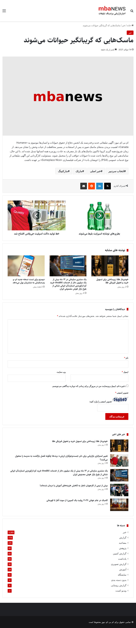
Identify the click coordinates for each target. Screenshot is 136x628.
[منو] (4, 12)
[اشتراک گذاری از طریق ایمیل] (83, 186)
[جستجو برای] (132, 12)
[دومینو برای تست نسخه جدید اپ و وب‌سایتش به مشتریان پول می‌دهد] (26, 265)
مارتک (79, 171)
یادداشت (122, 558)
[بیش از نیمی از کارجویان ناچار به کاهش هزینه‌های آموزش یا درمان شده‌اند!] (119, 490)
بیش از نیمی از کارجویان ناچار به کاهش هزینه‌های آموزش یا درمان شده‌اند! (74, 485)
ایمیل (125, 372)
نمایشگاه (122, 574)
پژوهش (122, 548)
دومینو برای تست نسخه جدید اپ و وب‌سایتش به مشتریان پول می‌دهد (29, 281)
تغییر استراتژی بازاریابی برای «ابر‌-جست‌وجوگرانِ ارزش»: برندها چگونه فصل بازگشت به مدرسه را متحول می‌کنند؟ (61, 458)
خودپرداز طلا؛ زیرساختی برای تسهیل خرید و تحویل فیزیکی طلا (112, 281)
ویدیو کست (120, 590)
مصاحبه (122, 543)
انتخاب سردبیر (116, 171)
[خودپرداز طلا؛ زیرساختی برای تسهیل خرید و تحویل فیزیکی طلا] (109, 265)
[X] (107, 186)
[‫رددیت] (91, 186)
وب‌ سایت (61, 372)
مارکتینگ (63, 171)
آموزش (122, 569)
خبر (123, 25)
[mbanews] (112, 10)
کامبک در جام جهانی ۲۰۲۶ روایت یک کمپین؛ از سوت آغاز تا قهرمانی (77, 500)
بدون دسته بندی (118, 580)
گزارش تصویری (118, 564)
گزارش (122, 537)
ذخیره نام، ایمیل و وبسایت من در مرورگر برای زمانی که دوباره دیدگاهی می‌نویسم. (89, 386)
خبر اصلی (95, 171)
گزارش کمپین (119, 553)
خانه (129, 25)
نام (126, 357)
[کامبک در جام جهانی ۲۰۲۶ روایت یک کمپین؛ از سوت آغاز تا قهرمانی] (119, 505)
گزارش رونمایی (118, 585)
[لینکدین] (99, 186)
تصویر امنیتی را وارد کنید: (100, 401)
